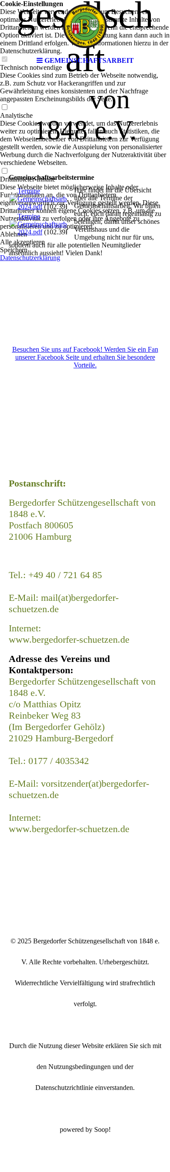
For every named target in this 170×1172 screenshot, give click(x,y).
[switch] (4, 107)
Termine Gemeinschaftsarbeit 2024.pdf (45, 198)
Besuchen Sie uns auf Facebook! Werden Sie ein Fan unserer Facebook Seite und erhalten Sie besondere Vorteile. (85, 357)
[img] (85, 26)
